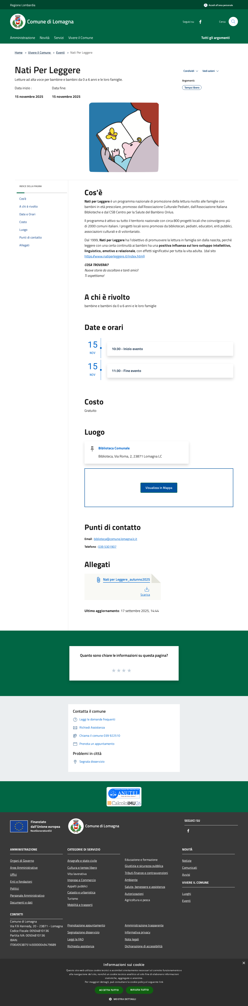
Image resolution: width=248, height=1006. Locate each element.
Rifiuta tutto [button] (139, 989)
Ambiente (131, 879)
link (161, 982)
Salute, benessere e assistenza (145, 886)
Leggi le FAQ (75, 939)
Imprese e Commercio (81, 880)
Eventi (60, 52)
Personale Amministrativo (27, 895)
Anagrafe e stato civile (82, 860)
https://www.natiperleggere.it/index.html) (114, 256)
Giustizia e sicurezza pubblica (144, 866)
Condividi (189, 71)
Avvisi (186, 874)
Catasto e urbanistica (81, 892)
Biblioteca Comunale (114, 448)
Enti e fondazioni (21, 881)
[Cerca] (233, 21)
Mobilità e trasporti (80, 904)
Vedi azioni (208, 71)
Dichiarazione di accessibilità (143, 946)
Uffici (13, 874)
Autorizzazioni (134, 893)
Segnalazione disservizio (83, 932)
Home (18, 52)
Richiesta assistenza (80, 946)
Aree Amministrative (24, 867)
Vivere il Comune (39, 52)
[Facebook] (199, 21)
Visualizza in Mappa (159, 487)
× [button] (243, 963)
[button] (124, 999)
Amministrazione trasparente (144, 925)
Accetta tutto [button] (109, 990)
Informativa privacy (137, 932)
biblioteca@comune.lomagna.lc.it (115, 538)
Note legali (132, 939)
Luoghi (186, 893)
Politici (14, 888)
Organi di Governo (22, 860)
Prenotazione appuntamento (86, 925)
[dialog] (124, 982)
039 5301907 (107, 546)
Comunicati (189, 867)
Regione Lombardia (22, 5)
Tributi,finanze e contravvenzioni (146, 872)
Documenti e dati (21, 902)
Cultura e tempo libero (82, 867)
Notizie (186, 860)
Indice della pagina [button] (30, 186)
